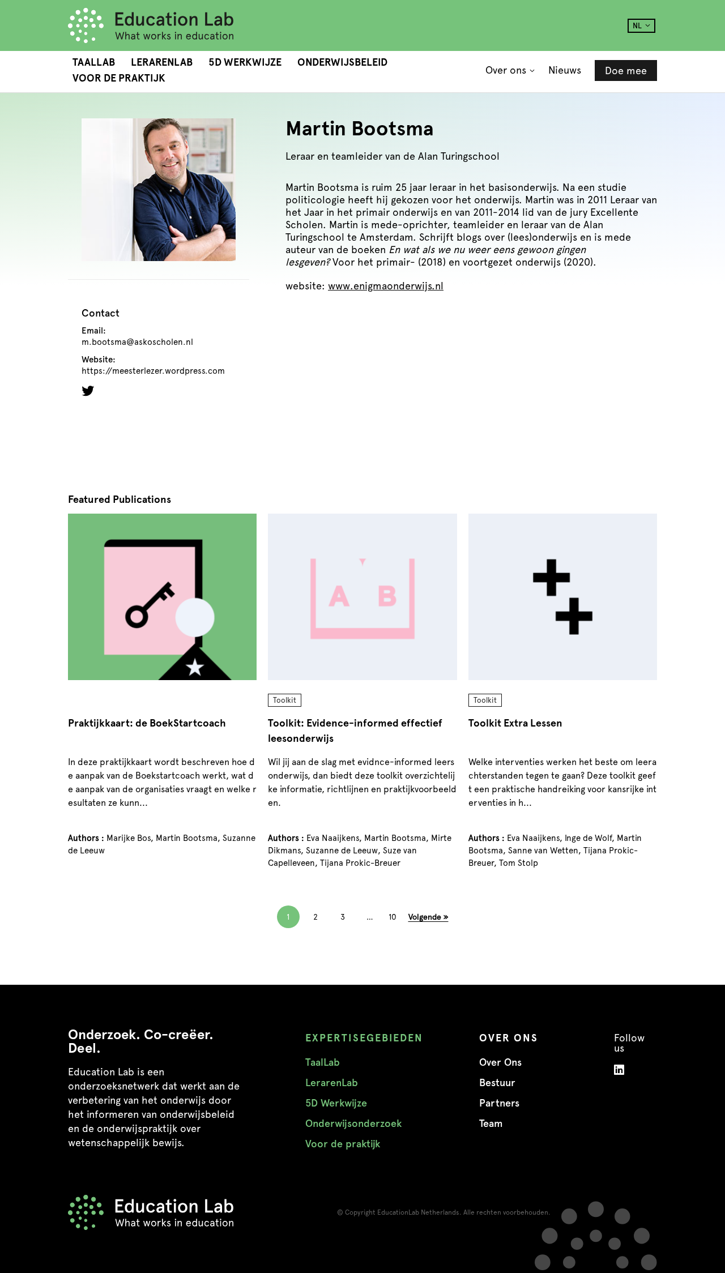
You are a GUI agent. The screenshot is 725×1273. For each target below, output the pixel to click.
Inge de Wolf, (591, 838)
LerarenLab (162, 62)
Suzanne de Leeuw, (344, 850)
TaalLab (93, 62)
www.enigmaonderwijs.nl (385, 286)
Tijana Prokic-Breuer (360, 863)
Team (491, 1123)
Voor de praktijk (118, 78)
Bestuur (497, 1083)
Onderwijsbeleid (342, 62)
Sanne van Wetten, (545, 850)
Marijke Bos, (131, 838)
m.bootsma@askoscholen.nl (137, 342)
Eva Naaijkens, (335, 838)
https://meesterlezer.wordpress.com (153, 371)
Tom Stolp (518, 863)
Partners (499, 1103)
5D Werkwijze (245, 62)
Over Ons (500, 1062)
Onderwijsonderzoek (353, 1123)
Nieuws (564, 70)
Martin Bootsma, (189, 838)
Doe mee (626, 70)
